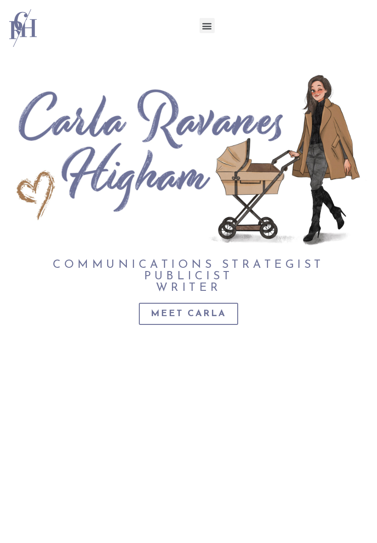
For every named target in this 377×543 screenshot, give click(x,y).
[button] (207, 25)
